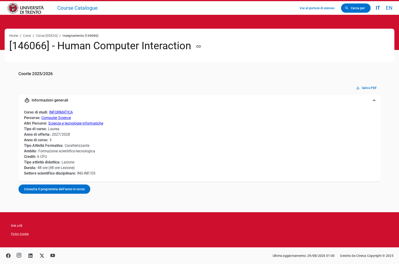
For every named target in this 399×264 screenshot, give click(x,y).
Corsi (27, 35)
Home (13, 35)
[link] (30, 8)
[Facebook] (8, 255)
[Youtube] (52, 255)
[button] (199, 100)
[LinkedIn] (30, 255)
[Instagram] (19, 255)
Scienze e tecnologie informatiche (75, 123)
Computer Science (56, 118)
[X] (41, 255)
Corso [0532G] (46, 35)
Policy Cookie (20, 234)
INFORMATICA (61, 112)
